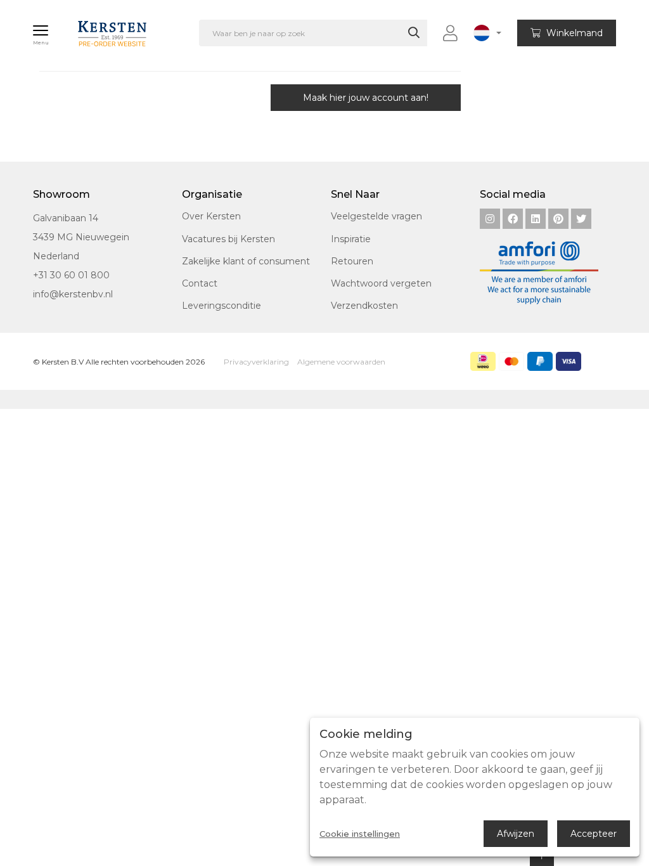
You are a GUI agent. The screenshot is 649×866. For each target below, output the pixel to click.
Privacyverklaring (256, 361)
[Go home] (98, 28)
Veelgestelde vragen (376, 216)
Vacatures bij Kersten (228, 239)
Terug (93, 97)
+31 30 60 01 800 (71, 275)
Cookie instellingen (359, 834)
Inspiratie (351, 239)
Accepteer (593, 833)
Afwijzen (515, 833)
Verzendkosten (364, 305)
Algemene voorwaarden (341, 361)
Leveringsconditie (221, 305)
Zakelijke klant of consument (246, 261)
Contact (199, 283)
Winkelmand (573, 33)
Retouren (352, 261)
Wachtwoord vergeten (381, 283)
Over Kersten (211, 216)
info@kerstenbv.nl (73, 294)
